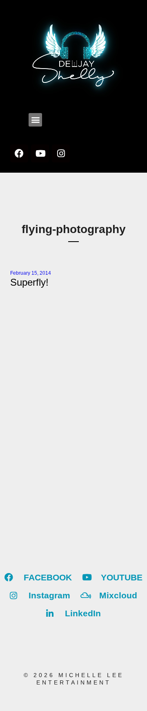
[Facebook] (19, 153)
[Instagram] (61, 153)
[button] (35, 120)
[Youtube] (40, 153)
